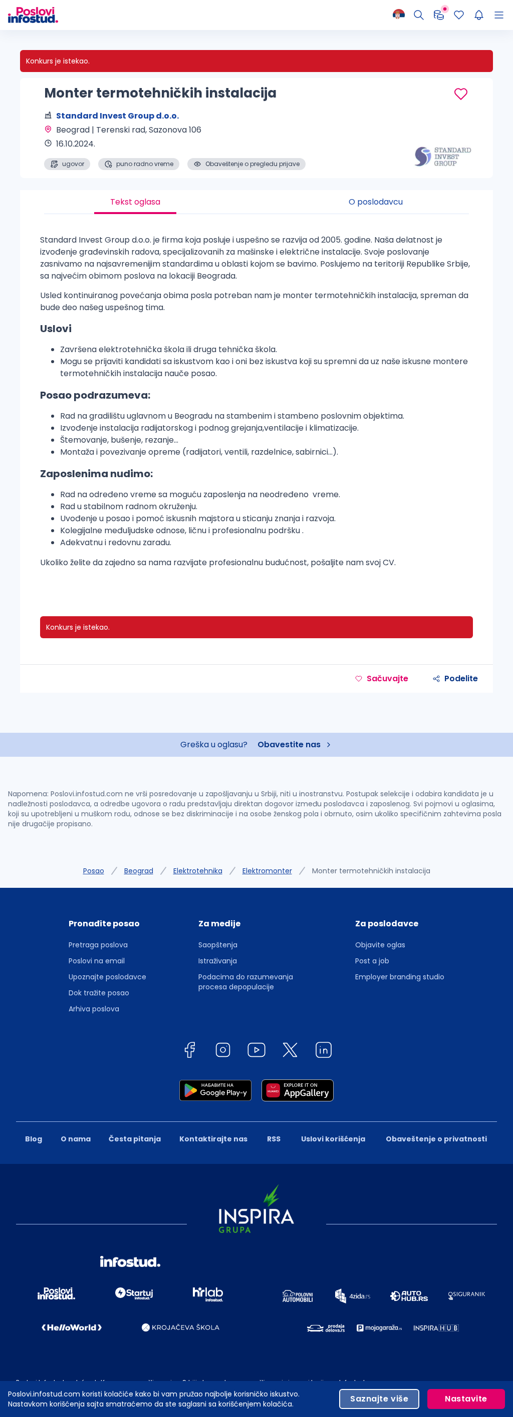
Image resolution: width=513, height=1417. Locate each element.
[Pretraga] (419, 15)
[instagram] (223, 1051)
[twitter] (290, 1051)
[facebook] (189, 1051)
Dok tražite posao (99, 993)
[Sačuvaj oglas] (461, 94)
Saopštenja (217, 945)
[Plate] (439, 15)
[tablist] (256, 202)
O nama (76, 1139)
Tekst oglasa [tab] (135, 202)
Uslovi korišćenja (333, 1139)
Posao (93, 871)
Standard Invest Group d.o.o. (117, 116)
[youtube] (256, 1051)
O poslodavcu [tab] (376, 202)
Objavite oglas (380, 945)
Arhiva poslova (94, 1009)
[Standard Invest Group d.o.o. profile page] (443, 145)
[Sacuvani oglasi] (459, 15)
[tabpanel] (256, 405)
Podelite (461, 678)
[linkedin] (324, 1051)
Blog (33, 1139)
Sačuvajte (387, 678)
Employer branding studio (399, 977)
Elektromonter (267, 871)
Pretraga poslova (98, 945)
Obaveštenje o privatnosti (436, 1139)
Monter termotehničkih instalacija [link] (371, 871)
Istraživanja (217, 961)
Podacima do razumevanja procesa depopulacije (245, 982)
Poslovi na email (97, 961)
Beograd (138, 871)
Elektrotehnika (197, 871)
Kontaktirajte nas (213, 1139)
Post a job (372, 961)
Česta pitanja (135, 1139)
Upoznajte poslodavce (107, 977)
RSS (274, 1139)
